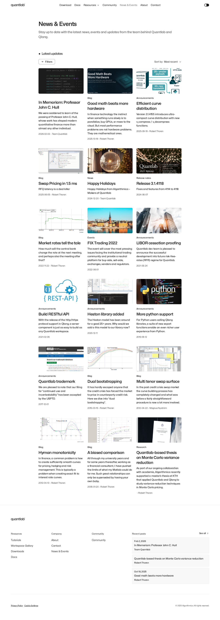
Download (65, 5)
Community (110, 5)
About (144, 5)
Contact (155, 5)
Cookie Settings (31, 606)
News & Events (128, 5)
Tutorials (16, 540)
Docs (77, 5)
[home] (18, 5)
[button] (91, 5)
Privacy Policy (17, 606)
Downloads (17, 551)
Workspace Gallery (22, 545)
